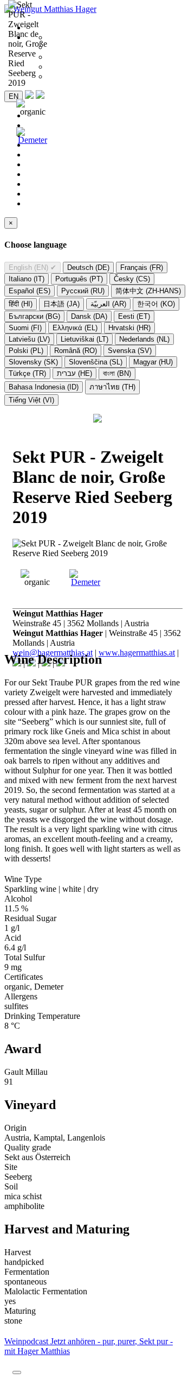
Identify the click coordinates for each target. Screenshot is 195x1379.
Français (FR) (141, 267)
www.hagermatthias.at (137, 652)
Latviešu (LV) (29, 339)
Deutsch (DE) (88, 267)
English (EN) (32, 267)
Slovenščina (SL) (95, 362)
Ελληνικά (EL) (75, 328)
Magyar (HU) (153, 362)
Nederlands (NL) (144, 339)
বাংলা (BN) (117, 373)
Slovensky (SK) (33, 362)
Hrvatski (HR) (129, 328)
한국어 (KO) (156, 304)
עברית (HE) (74, 373)
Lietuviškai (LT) (84, 339)
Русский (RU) (83, 291)
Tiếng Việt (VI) (31, 400)
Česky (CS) (132, 279)
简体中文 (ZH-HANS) (148, 291)
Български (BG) (34, 316)
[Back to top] (16, 1372)
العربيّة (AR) (108, 304)
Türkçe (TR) (27, 373)
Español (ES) (29, 291)
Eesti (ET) (134, 316)
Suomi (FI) (25, 328)
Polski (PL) (26, 351)
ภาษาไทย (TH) (112, 387)
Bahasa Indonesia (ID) (44, 387)
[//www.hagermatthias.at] (97, 419)
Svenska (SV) (130, 351)
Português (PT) (79, 279)
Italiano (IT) (26, 279)
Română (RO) (75, 351)
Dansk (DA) (89, 316)
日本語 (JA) (61, 304)
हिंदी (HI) (20, 304)
